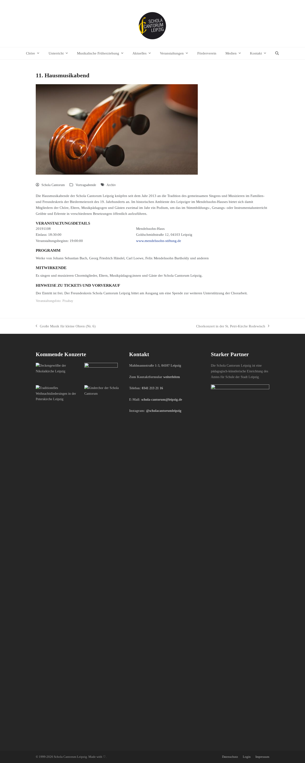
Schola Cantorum (53, 185)
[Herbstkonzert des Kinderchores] (106, 390)
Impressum (262, 756)
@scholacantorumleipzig (163, 411)
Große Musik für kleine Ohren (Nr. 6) (66, 326)
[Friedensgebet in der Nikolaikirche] (58, 368)
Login (247, 756)
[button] (277, 53)
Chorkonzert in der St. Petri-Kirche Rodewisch (230, 326)
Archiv (111, 185)
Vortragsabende (86, 185)
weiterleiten (171, 377)
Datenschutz (230, 756)
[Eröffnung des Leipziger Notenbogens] (101, 372)
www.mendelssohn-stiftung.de (158, 241)
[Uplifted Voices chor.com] (58, 393)
